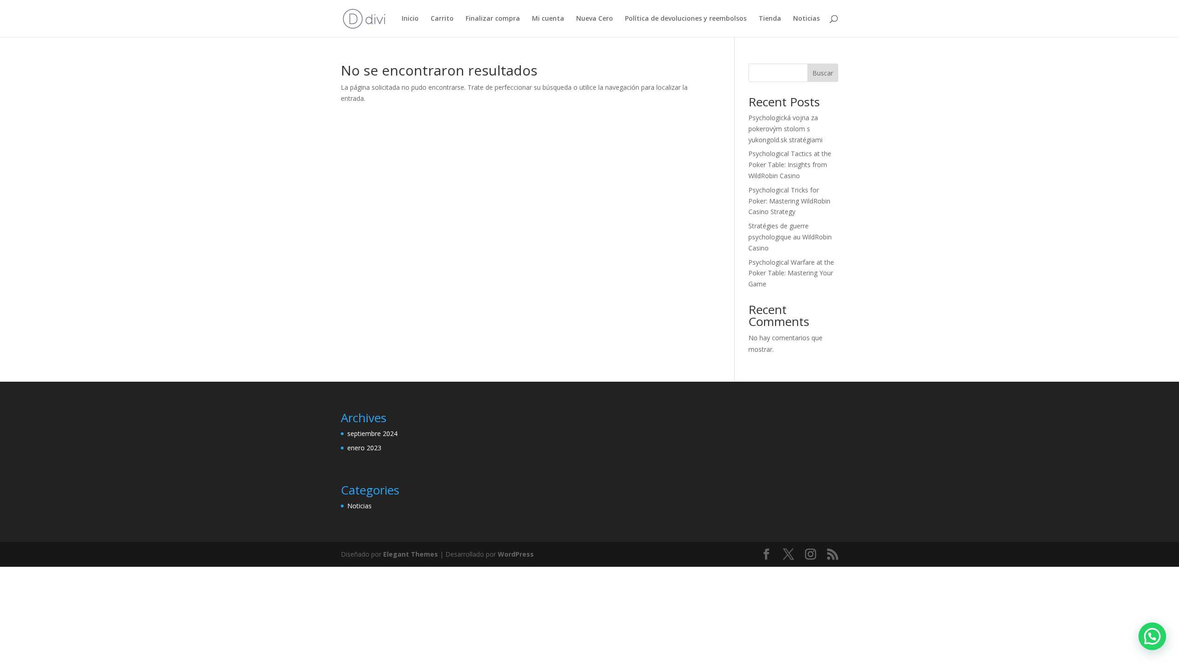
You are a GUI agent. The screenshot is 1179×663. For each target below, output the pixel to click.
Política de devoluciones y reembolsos (686, 19)
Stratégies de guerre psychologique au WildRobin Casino (790, 236)
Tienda (770, 19)
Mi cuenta (548, 19)
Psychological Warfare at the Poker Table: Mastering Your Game (791, 273)
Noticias (806, 19)
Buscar (822, 73)
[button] (1152, 636)
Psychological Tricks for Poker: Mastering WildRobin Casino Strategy (789, 201)
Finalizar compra (493, 19)
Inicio (410, 19)
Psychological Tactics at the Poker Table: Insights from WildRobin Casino (789, 164)
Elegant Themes (410, 554)
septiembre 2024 (372, 433)
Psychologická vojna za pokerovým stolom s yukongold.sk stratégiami (785, 128)
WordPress (516, 554)
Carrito (442, 19)
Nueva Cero (594, 19)
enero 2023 (364, 447)
